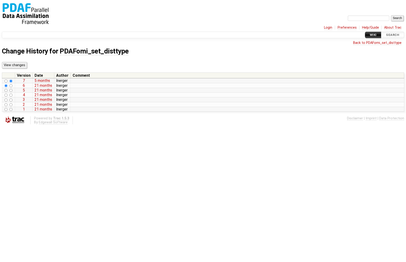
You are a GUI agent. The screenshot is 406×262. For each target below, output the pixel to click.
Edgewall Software (53, 122)
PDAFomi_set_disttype (94, 51)
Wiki (373, 35)
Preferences (347, 28)
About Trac (393, 28)
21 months (43, 85)
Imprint (371, 118)
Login (328, 28)
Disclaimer (355, 118)
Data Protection (391, 118)
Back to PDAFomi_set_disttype (377, 43)
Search (392, 35)
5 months (42, 80)
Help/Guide (370, 28)
